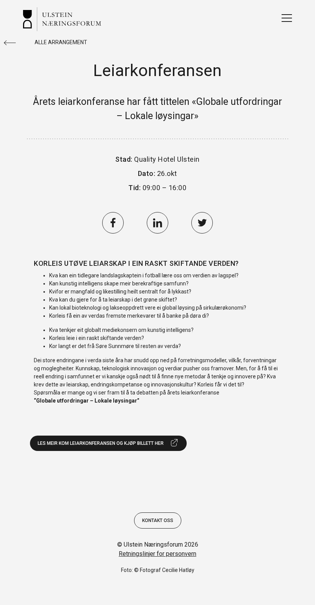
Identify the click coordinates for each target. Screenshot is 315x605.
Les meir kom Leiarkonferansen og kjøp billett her (101, 443)
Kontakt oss (157, 520)
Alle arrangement (61, 42)
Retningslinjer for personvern (157, 553)
